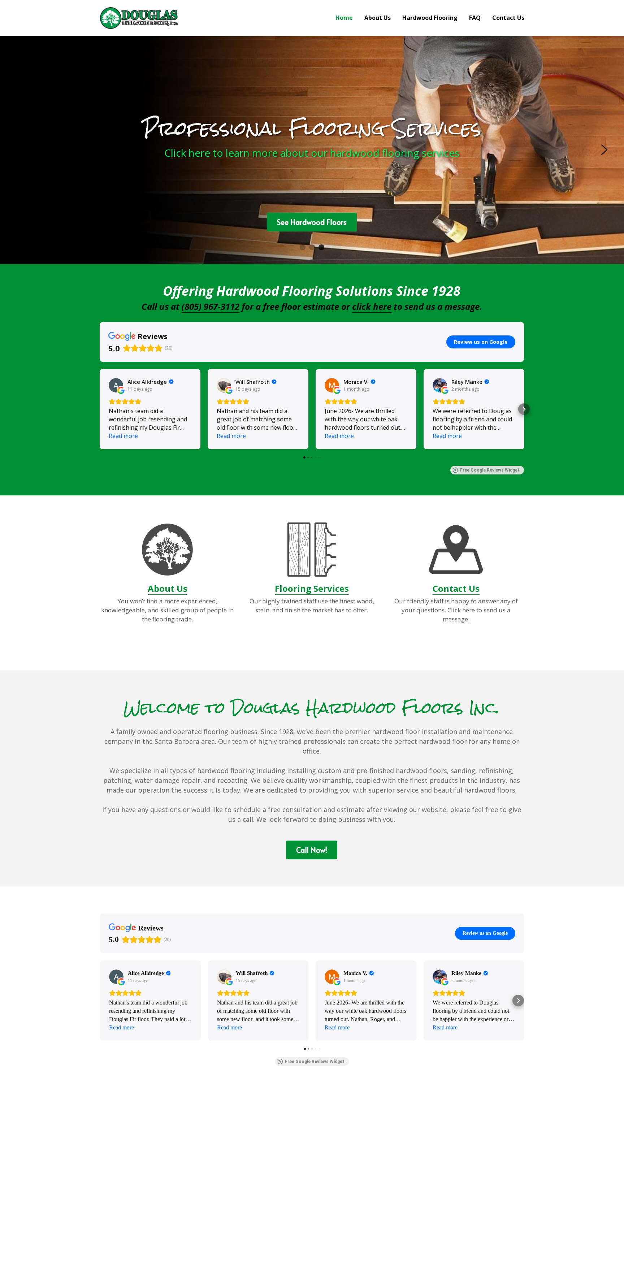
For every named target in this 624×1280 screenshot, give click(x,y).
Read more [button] (123, 436)
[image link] (139, 17)
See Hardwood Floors (312, 222)
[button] (99, 409)
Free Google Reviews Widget (490, 470)
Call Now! (311, 850)
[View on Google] (116, 385)
